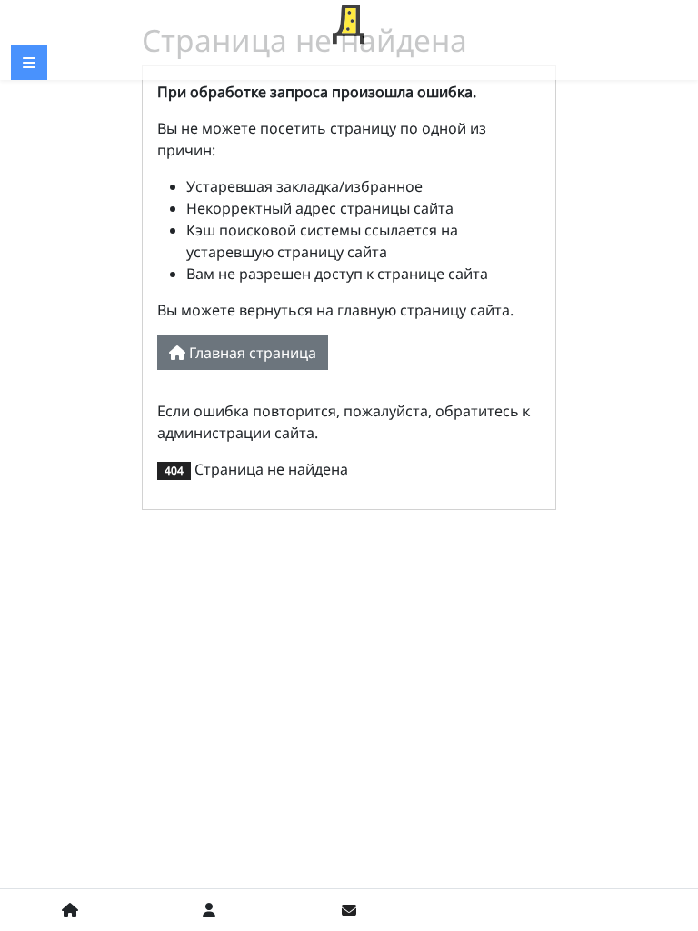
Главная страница (250, 353)
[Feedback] (349, 910)
